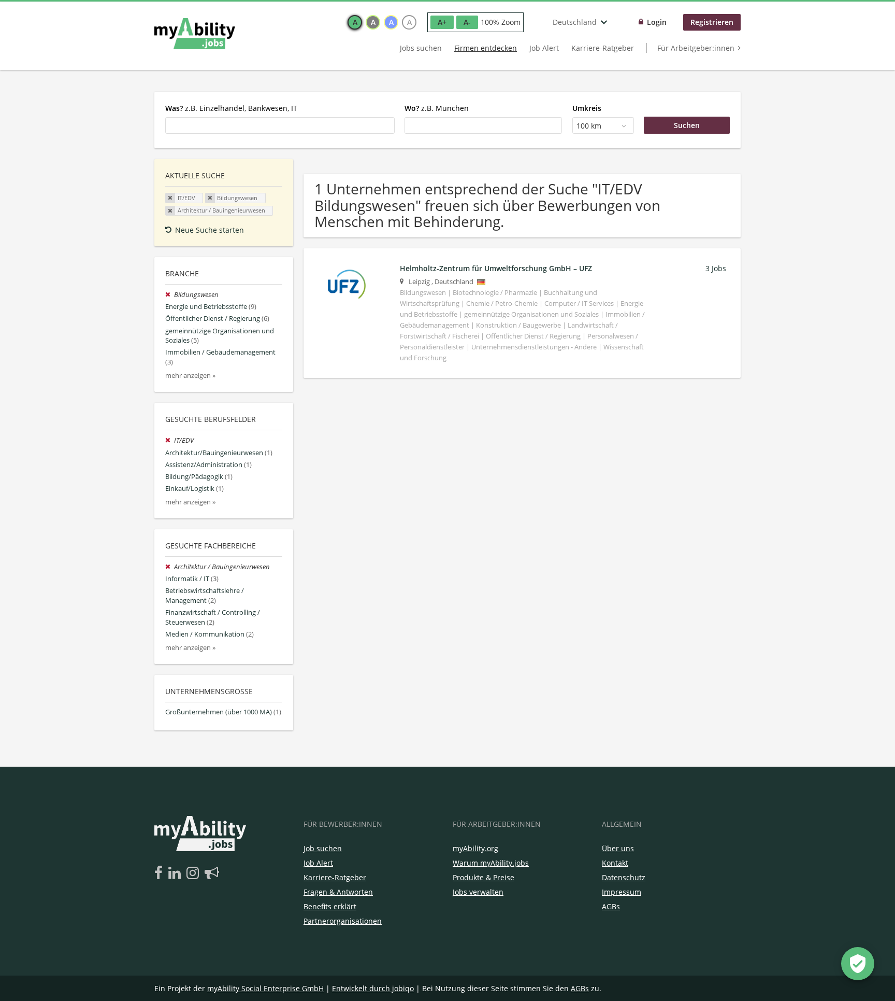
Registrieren (711, 22)
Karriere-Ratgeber (602, 48)
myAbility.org (475, 848)
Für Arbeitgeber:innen (695, 48)
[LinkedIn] (176, 873)
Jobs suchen (421, 48)
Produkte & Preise (483, 877)
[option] (355, 22)
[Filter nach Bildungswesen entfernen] (169, 294)
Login (657, 22)
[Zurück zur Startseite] (194, 33)
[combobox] (280, 125)
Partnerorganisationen (343, 921)
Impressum (621, 892)
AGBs (611, 906)
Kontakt (615, 863)
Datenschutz (623, 877)
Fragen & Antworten (338, 892)
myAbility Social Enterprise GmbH (265, 988)
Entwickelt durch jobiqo (373, 988)
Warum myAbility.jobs (491, 863)
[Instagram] (194, 873)
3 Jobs (715, 268)
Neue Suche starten (209, 230)
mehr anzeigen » (190, 375)
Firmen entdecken (485, 48)
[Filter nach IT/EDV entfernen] (169, 440)
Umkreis (586, 108)
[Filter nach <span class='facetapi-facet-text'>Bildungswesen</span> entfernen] (210, 198)
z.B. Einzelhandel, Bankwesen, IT (231, 108)
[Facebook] (160, 873)
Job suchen (323, 848)
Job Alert (544, 48)
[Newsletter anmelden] (212, 873)
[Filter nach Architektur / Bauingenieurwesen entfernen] (169, 566)
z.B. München (437, 108)
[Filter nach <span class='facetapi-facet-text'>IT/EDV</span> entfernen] (170, 198)
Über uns (618, 848)
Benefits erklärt (330, 906)
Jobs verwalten (478, 892)
